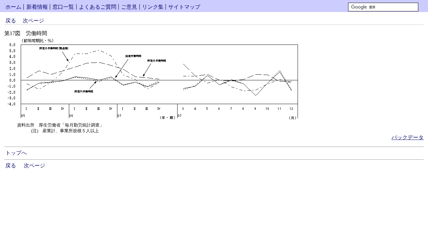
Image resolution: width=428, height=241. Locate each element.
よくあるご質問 (97, 7)
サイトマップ (184, 7)
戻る (10, 20)
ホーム (13, 7)
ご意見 (129, 7)
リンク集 (153, 7)
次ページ (33, 20)
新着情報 (37, 7)
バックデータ (408, 137)
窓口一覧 (63, 7)
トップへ (16, 153)
